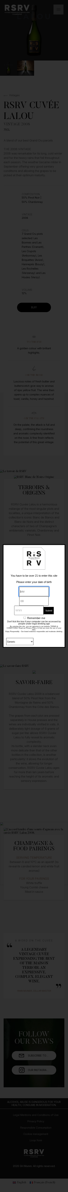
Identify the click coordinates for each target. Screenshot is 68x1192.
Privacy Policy (31, 628)
